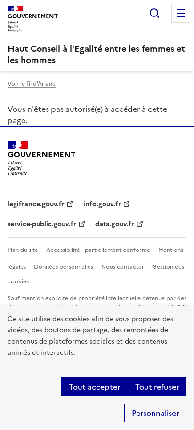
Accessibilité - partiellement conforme (98, 250)
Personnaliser (155, 413)
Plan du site (23, 250)
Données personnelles (63, 267)
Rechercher (154, 13)
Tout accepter (94, 386)
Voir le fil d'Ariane (32, 83)
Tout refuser (157, 386)
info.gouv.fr (102, 204)
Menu (180, 13)
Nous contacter (122, 267)
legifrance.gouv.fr (36, 204)
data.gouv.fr (114, 224)
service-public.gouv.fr (42, 224)
